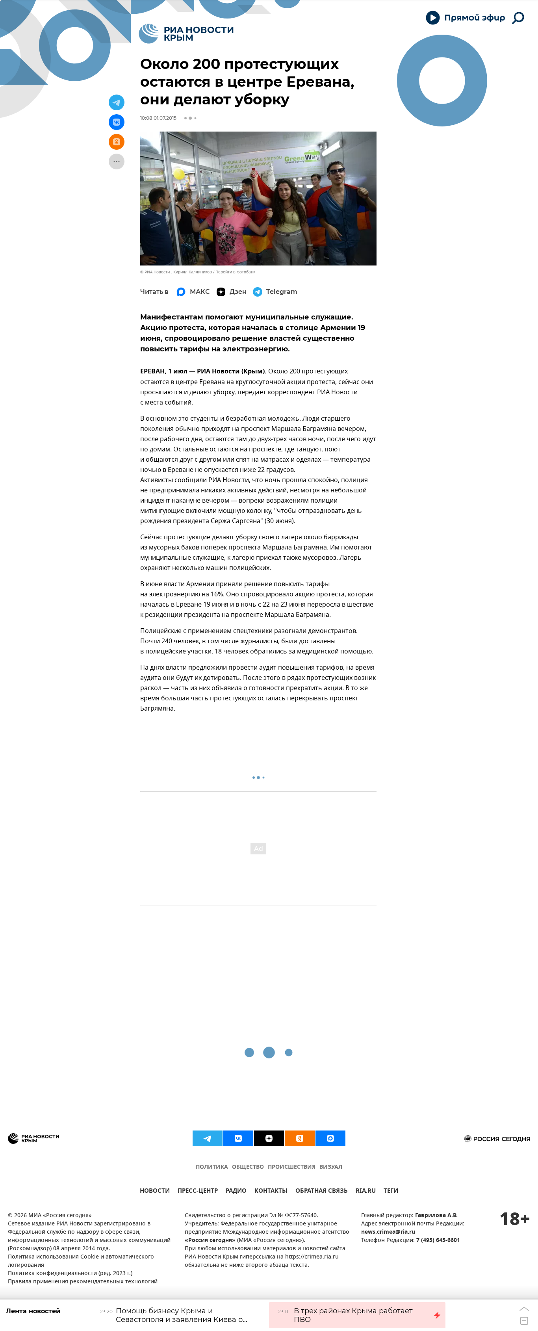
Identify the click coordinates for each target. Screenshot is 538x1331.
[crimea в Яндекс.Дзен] (269, 1138)
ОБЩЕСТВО (248, 1167)
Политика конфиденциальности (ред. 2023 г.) (70, 1273)
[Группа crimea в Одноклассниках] (300, 1138)
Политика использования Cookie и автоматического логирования (81, 1261)
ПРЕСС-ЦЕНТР (198, 1191)
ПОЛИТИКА (212, 1167)
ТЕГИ (391, 1191)
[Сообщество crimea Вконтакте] (238, 1138)
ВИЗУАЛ (330, 1167)
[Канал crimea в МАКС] (330, 1138)
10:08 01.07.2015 (158, 118)
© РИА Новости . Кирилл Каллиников (176, 272)
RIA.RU (366, 1191)
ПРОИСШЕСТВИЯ (291, 1167)
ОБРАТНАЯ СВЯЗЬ (321, 1191)
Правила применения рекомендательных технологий (83, 1281)
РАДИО (236, 1191)
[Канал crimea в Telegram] (208, 1138)
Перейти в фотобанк (235, 272)
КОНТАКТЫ (271, 1191)
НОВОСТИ (155, 1191)
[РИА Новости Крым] (186, 33)
